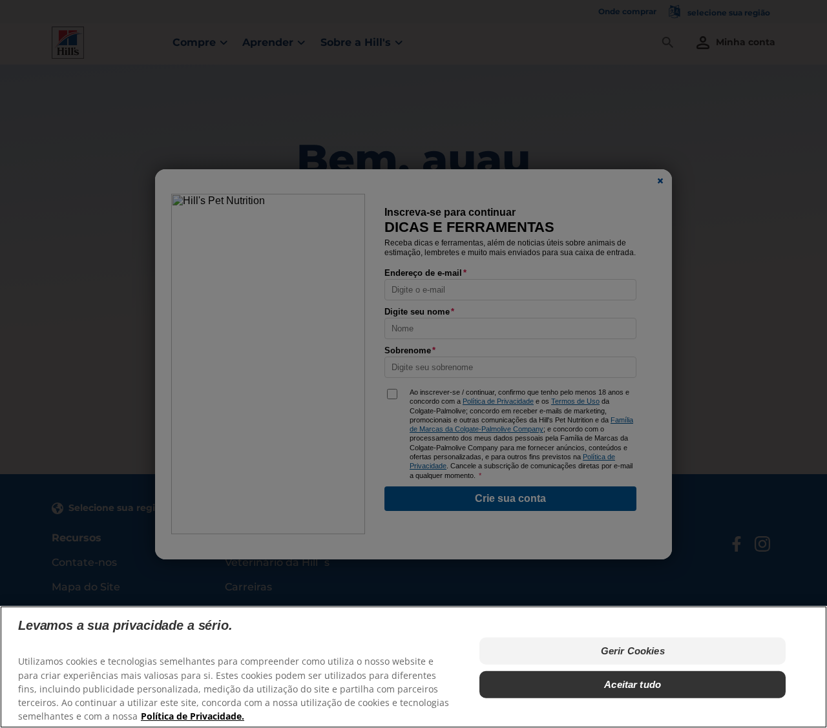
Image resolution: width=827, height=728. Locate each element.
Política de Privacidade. (192, 715)
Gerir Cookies (633, 650)
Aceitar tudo (632, 684)
